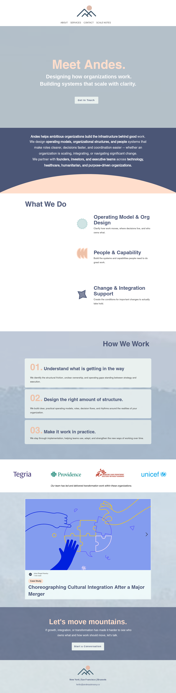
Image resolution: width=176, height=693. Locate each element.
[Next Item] (146, 535)
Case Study (35, 581)
